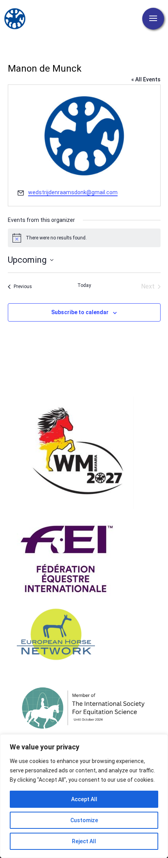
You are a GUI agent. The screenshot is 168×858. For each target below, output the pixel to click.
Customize (84, 820)
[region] (84, 796)
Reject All (84, 841)
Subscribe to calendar (80, 312)
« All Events (146, 79)
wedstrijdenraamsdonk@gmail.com (73, 192)
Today (84, 285)
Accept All (84, 799)
